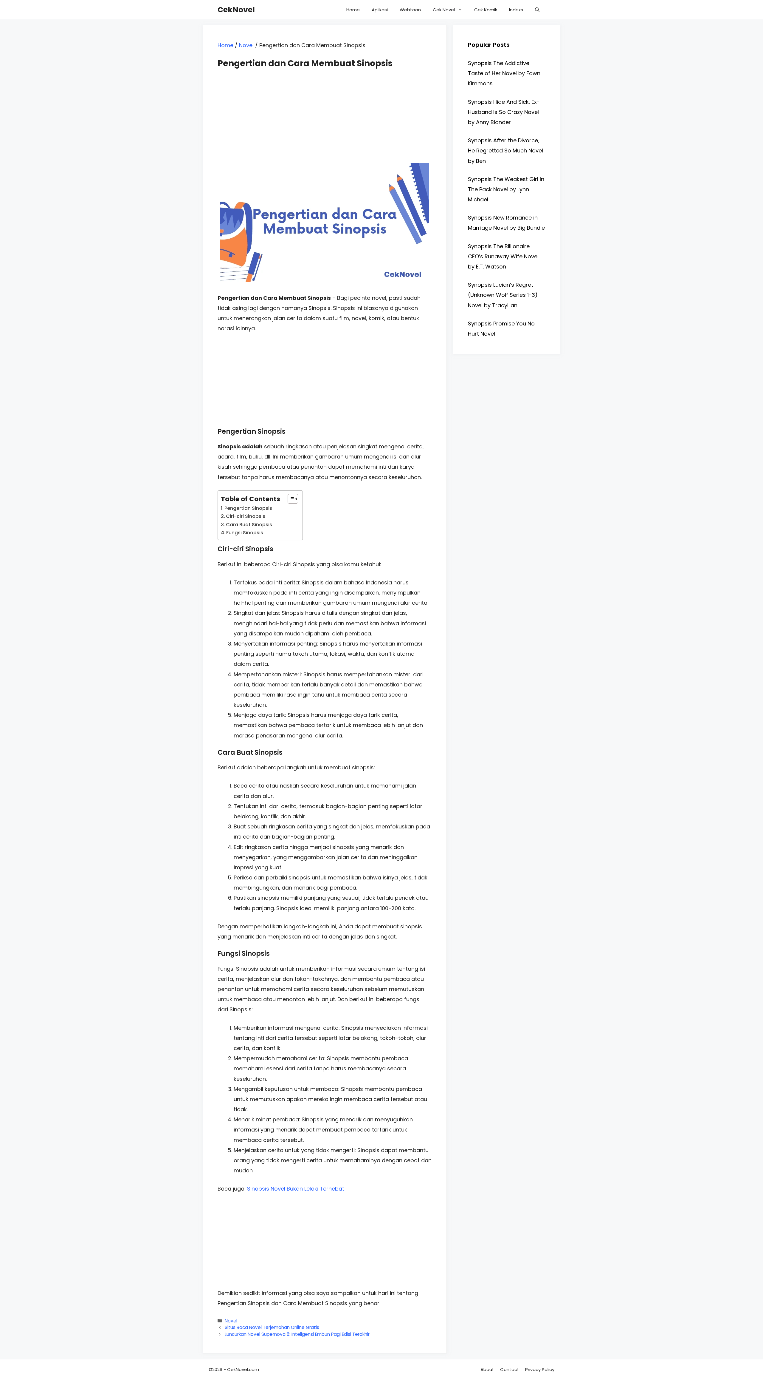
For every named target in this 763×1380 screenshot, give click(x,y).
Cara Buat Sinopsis (249, 524)
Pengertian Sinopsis (248, 508)
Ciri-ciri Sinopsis (245, 516)
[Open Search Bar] (537, 9)
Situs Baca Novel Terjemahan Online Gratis (272, 1327)
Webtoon (410, 10)
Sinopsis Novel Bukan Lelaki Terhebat (295, 1188)
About (487, 1369)
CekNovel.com (243, 1369)
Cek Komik (485, 10)
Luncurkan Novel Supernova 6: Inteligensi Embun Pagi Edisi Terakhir (297, 1334)
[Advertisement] (325, 110)
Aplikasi (380, 10)
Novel (246, 45)
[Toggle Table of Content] (290, 499)
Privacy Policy (539, 1369)
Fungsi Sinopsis (244, 532)
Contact (509, 1369)
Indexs (516, 10)
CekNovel (236, 9)
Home (353, 10)
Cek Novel (444, 10)
